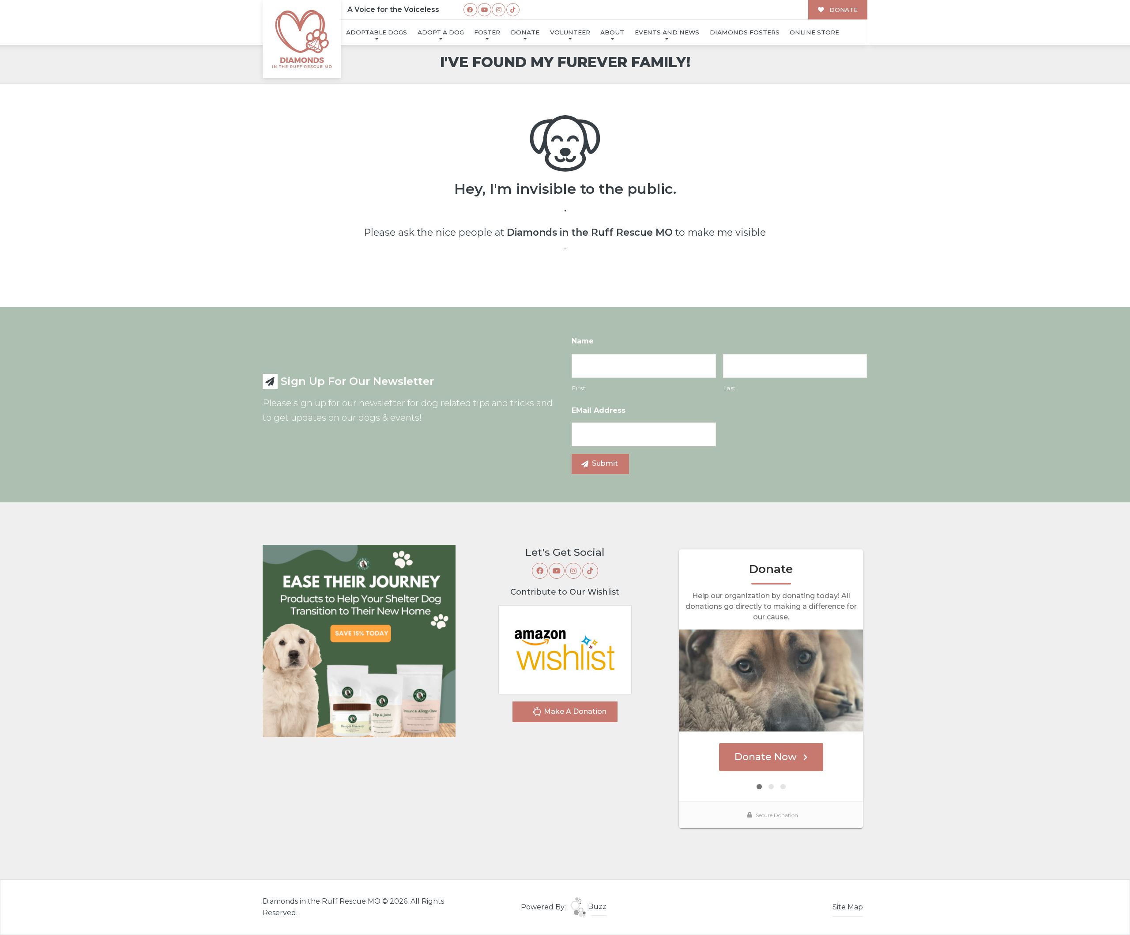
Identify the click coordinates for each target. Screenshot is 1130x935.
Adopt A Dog (441, 32)
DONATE (843, 9)
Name (583, 341)
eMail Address (598, 410)
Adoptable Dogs (376, 32)
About (612, 32)
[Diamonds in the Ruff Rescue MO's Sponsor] (359, 640)
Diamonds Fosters (745, 32)
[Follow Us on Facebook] (470, 10)
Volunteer (570, 32)
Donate (525, 32)
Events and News (667, 32)
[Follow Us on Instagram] (498, 10)
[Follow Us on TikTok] (513, 10)
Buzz (596, 906)
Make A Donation (574, 711)
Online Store (814, 32)
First (578, 388)
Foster (487, 32)
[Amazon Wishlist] (565, 649)
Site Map (847, 907)
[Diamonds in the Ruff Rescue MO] (302, 39)
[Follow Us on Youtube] (484, 10)
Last (729, 388)
